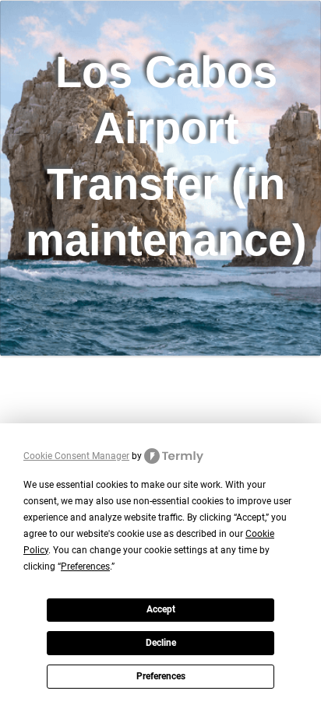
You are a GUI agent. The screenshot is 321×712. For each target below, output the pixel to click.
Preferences (160, 676)
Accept (160, 609)
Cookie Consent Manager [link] (76, 456)
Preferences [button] (85, 566)
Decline (161, 642)
